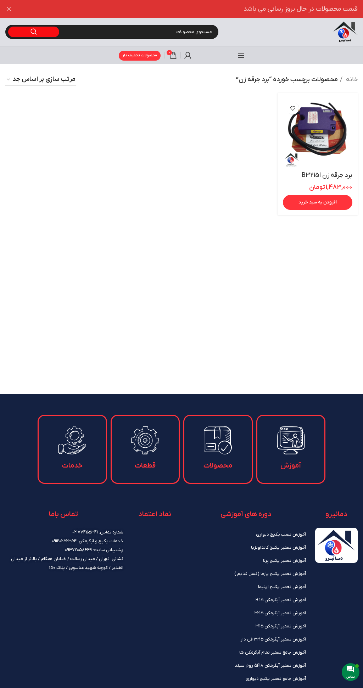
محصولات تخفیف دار (139, 55)
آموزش (290, 465)
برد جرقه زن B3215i (327, 175)
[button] (317, 202)
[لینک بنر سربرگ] (192, 9)
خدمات (72, 465)
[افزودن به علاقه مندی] (292, 108)
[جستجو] (33, 32)
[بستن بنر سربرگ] (9, 9)
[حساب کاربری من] (188, 55)
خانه (351, 79)
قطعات (145, 465)
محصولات (217, 465)
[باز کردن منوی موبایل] (241, 55)
